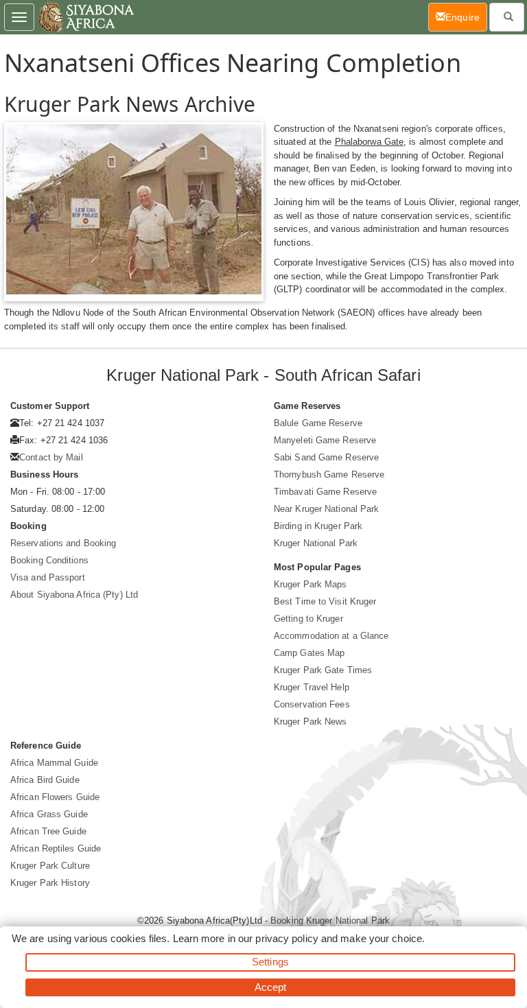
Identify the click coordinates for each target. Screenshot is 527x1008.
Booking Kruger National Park (330, 920)
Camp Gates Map (309, 653)
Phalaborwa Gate (369, 142)
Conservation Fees (312, 704)
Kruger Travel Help (311, 687)
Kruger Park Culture (50, 865)
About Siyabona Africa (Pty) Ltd (74, 594)
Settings (270, 962)
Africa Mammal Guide (54, 763)
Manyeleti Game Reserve (325, 440)
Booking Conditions (49, 560)
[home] (85, 17)
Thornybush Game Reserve (329, 474)
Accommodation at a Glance (331, 636)
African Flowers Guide (54, 797)
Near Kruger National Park (326, 509)
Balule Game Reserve (318, 423)
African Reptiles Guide (55, 848)
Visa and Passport (47, 577)
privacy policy (286, 938)
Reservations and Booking (63, 543)
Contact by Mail (51, 457)
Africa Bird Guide (45, 780)
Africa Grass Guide (49, 814)
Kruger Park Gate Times (323, 670)
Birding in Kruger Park (318, 526)
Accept (271, 987)
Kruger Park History (50, 883)
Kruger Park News (310, 721)
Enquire (466, 17)
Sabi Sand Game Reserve (326, 457)
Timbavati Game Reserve (325, 492)
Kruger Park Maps (310, 584)
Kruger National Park (316, 543)
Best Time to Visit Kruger (325, 601)
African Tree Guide (48, 831)
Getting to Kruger (308, 618)
